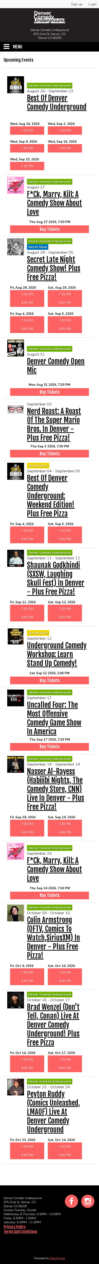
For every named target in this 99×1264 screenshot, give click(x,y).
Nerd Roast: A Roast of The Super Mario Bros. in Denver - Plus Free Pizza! (54, 424)
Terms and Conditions (20, 1231)
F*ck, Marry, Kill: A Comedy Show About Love (54, 203)
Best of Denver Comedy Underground (57, 102)
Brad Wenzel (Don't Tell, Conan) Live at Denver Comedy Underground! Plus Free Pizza (53, 1025)
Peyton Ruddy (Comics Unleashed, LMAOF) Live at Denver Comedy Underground (53, 1112)
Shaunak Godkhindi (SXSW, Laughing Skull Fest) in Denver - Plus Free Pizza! (55, 578)
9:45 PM (27, 302)
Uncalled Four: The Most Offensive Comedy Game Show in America (54, 718)
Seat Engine (57, 1258)
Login (92, 4)
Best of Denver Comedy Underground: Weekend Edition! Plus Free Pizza (50, 496)
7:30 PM (27, 130)
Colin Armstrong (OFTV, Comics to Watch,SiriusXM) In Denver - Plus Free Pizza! (53, 938)
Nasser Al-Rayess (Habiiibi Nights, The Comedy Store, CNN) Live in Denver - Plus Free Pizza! (55, 789)
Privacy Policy (14, 1226)
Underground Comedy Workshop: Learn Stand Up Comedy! (57, 654)
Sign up (76, 4)
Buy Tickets (50, 229)
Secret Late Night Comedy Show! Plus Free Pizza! (53, 268)
